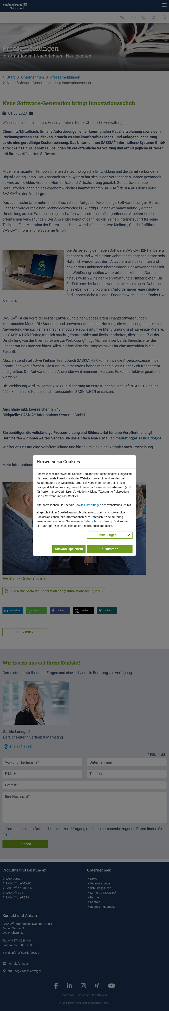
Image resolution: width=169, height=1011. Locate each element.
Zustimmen (109, 549)
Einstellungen (107, 535)
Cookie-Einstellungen (88, 505)
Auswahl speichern (69, 549)
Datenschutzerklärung (98, 521)
